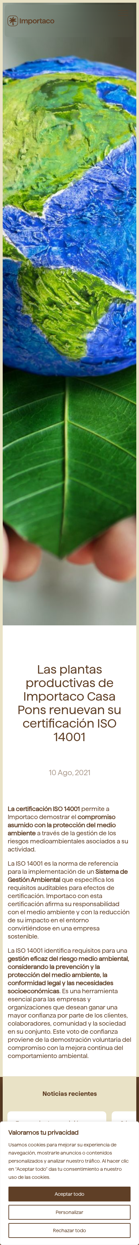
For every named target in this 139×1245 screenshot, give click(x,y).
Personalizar (69, 1212)
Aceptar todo (69, 1194)
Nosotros (116, 15)
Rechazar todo (69, 1230)
